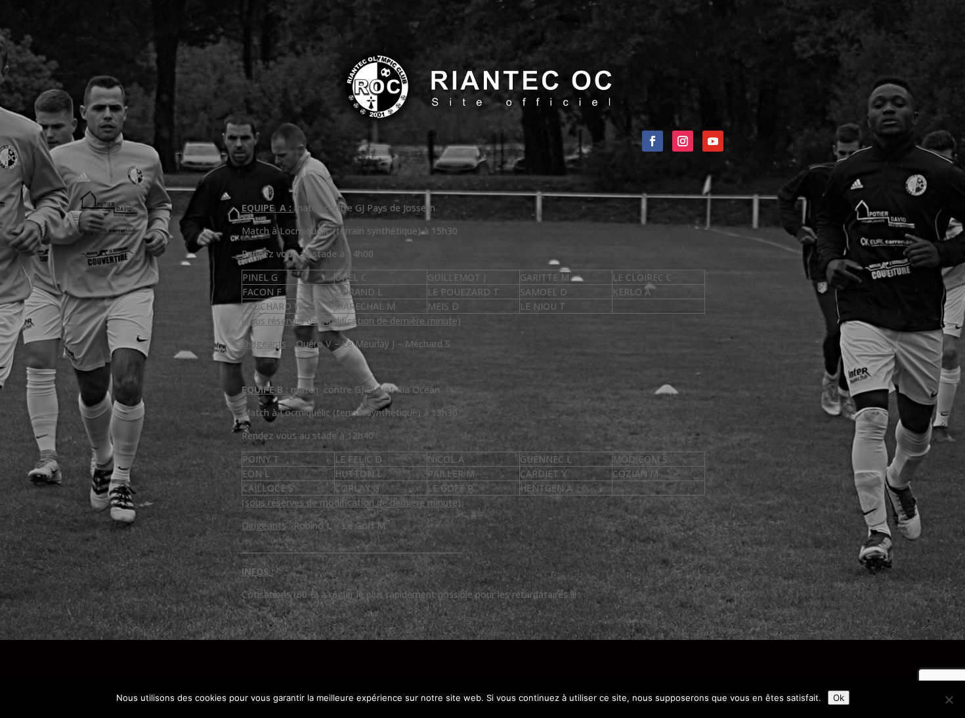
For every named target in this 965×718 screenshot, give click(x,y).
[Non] (948, 699)
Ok (838, 697)
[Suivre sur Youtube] (712, 141)
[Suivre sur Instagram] (682, 141)
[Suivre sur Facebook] (652, 141)
